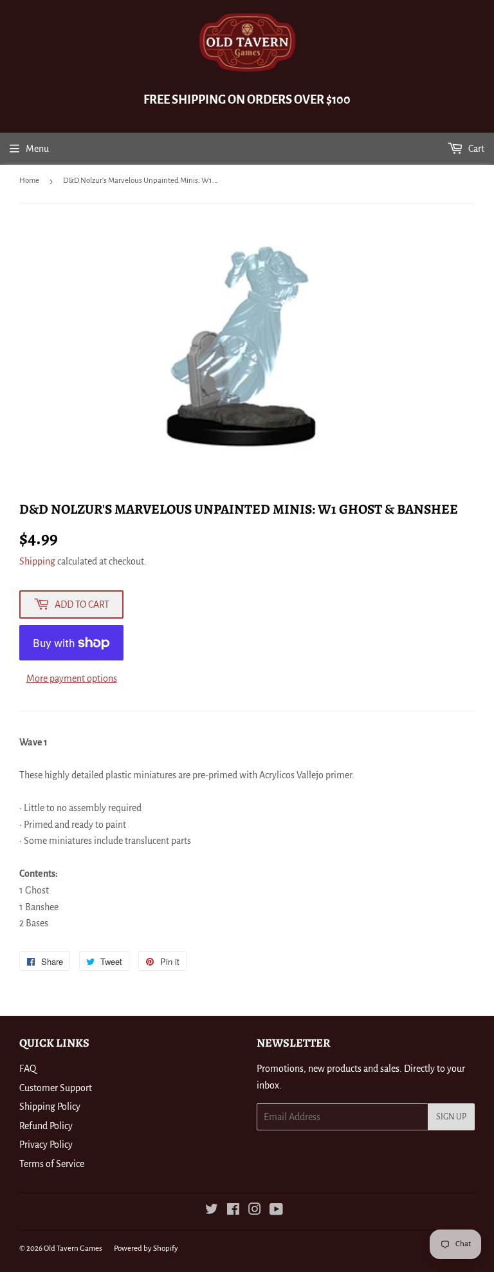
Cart (475, 149)
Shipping (37, 561)
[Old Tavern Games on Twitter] (211, 1211)
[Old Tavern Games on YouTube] (276, 1211)
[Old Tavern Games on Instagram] (254, 1211)
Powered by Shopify (146, 1248)
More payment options (71, 678)
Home (29, 180)
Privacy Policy (46, 1144)
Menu (37, 149)
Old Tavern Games (73, 1248)
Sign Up (451, 1116)
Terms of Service (51, 1164)
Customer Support (55, 1088)
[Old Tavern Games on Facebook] (233, 1211)
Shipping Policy (49, 1106)
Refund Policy (46, 1126)
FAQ (27, 1068)
